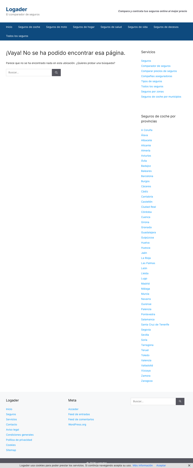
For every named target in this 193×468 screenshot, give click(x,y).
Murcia (145, 293)
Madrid (145, 283)
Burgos (145, 181)
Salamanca (148, 319)
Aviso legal (12, 429)
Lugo (144, 278)
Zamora (145, 375)
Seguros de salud (111, 26)
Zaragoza (147, 380)
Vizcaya (146, 370)
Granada (146, 227)
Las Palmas (148, 263)
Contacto (11, 424)
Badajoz (146, 165)
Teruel (145, 350)
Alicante (146, 145)
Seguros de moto (56, 26)
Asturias (146, 155)
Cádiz (144, 191)
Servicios (11, 419)
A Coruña (146, 130)
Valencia (146, 360)
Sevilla (145, 334)
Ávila (144, 160)
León (144, 268)
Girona (145, 222)
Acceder (73, 409)
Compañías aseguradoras (156, 76)
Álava (144, 135)
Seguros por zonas (152, 91)
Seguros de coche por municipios (161, 96)
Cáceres (146, 186)
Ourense (146, 304)
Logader (16, 9)
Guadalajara (148, 232)
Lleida (145, 273)
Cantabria (147, 196)
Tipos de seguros (151, 81)
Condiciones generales (20, 434)
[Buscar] (56, 72)
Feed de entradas (79, 414)
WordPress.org (77, 424)
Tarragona (147, 345)
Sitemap (11, 450)
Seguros (146, 60)
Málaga (145, 288)
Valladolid (147, 365)
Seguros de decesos (166, 26)
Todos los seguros (17, 35)
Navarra (146, 298)
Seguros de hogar (84, 26)
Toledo (145, 355)
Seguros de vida (138, 26)
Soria (144, 339)
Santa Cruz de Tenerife (155, 324)
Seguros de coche (29, 26)
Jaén (144, 252)
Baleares (146, 171)
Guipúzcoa (147, 237)
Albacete (146, 140)
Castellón (146, 201)
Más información (143, 465)
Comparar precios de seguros (159, 71)
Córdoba (146, 211)
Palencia (146, 309)
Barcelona (147, 176)
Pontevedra (148, 314)
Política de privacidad (19, 439)
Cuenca (145, 217)
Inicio (9, 26)
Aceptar (161, 465)
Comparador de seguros (156, 65)
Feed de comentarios (81, 419)
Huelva (145, 242)
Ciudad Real (148, 206)
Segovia (146, 329)
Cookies (11, 444)
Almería (145, 150)
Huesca (145, 247)
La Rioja (146, 258)
